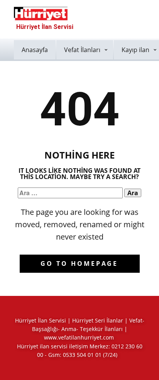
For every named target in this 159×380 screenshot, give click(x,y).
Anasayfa (35, 50)
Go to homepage (79, 263)
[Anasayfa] (41, 13)
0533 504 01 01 (82, 354)
